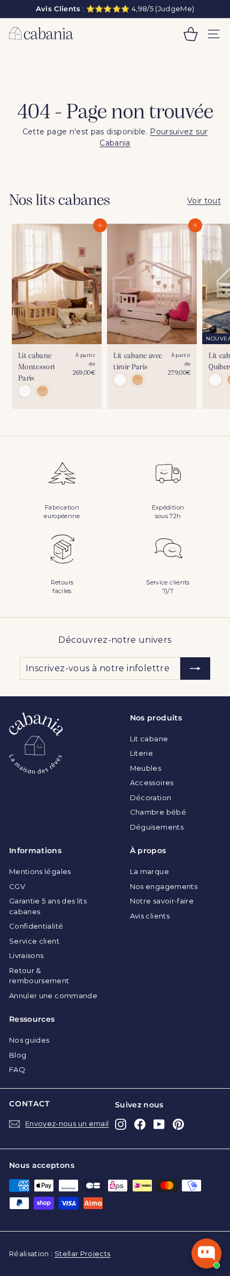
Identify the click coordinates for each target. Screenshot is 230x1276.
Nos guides (29, 1040)
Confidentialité (36, 926)
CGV (17, 886)
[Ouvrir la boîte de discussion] (206, 1254)
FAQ (17, 1069)
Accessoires (152, 782)
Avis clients (150, 916)
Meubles (145, 768)
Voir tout (204, 201)
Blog (17, 1055)
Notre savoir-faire (162, 901)
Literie (141, 753)
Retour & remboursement (39, 975)
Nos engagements (163, 886)
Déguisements (156, 827)
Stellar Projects (83, 1253)
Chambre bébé (158, 812)
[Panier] (190, 34)
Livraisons (26, 955)
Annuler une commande (53, 995)
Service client (34, 941)
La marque (149, 871)
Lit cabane (149, 738)
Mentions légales (40, 871)
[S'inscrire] (195, 668)
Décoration (151, 797)
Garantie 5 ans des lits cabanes (48, 906)
